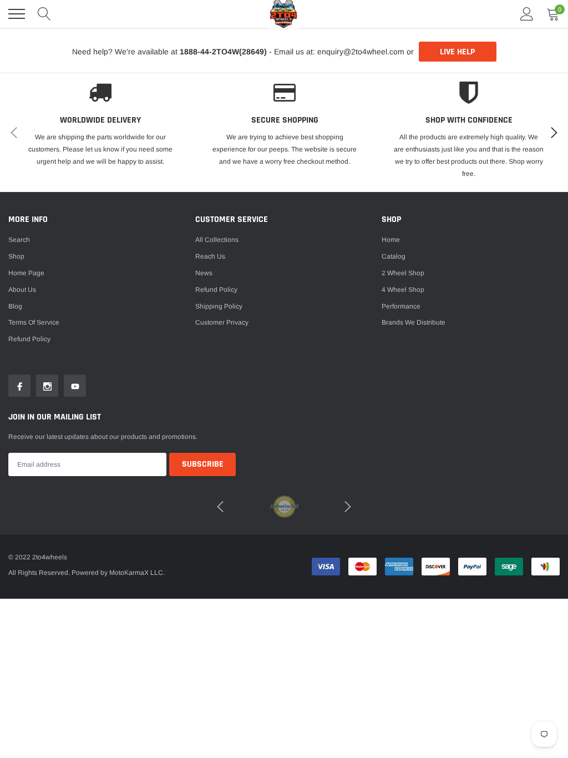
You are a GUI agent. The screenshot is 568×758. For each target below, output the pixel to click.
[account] (527, 14)
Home (391, 240)
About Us (22, 290)
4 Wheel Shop (403, 290)
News (203, 273)
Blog (15, 306)
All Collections (217, 240)
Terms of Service (33, 322)
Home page (26, 273)
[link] (19, 386)
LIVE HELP (457, 52)
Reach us (210, 256)
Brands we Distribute (413, 322)
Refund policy (29, 339)
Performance (401, 306)
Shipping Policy (218, 306)
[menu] (16, 14)
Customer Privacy (221, 322)
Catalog (393, 256)
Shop (16, 256)
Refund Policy (216, 290)
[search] (44, 14)
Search (19, 240)
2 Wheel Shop (403, 273)
